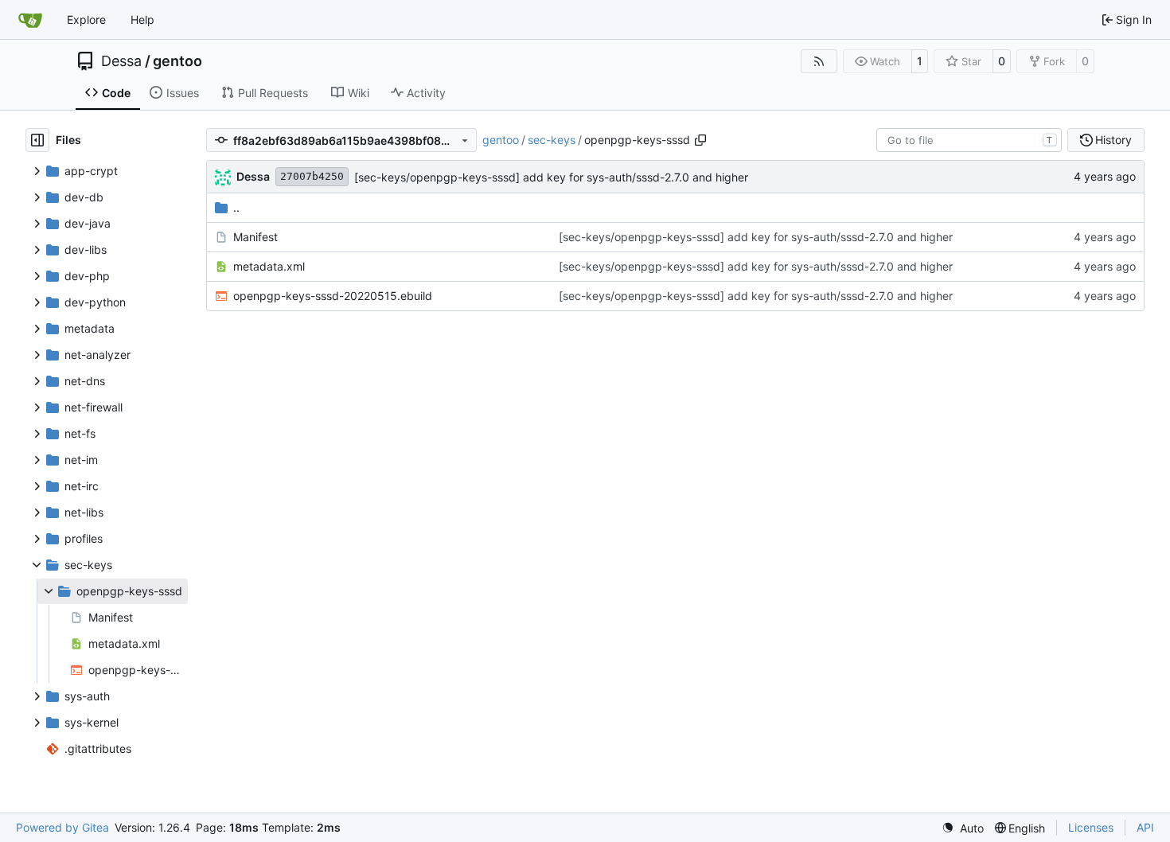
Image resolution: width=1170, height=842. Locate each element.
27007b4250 (312, 176)
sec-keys (551, 139)
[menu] (963, 828)
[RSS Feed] (819, 61)
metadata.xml (269, 266)
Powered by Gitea (62, 827)
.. (236, 207)
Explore (86, 19)
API (1145, 827)
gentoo (177, 61)
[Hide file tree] (37, 140)
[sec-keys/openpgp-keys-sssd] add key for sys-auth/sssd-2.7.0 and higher (551, 177)
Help (142, 19)
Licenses (1090, 827)
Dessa (121, 61)
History (1113, 139)
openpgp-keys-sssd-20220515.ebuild (332, 295)
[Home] (30, 20)
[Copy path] (700, 140)
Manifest (255, 237)
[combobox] (969, 140)
